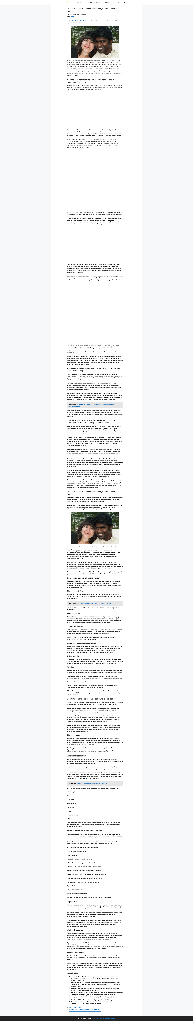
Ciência (117, 2)
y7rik (72, 16)
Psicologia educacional (87, 21)
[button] (124, 2)
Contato (101, 1018)
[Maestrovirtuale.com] (70, 2)
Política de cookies (110, 1018)
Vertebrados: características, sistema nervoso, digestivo (84, 1009)
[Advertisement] (95, 102)
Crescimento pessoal (94, 2)
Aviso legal (95, 1018)
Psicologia (107, 2)
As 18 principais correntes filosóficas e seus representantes (85, 1011)
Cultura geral (80, 2)
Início (68, 21)
